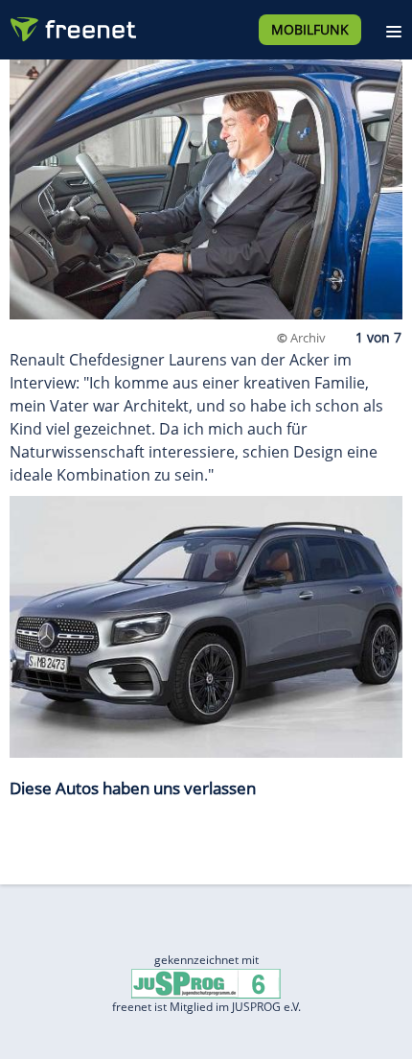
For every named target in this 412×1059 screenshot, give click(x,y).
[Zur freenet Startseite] (71, 25)
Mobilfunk (310, 29)
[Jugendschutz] (206, 983)
